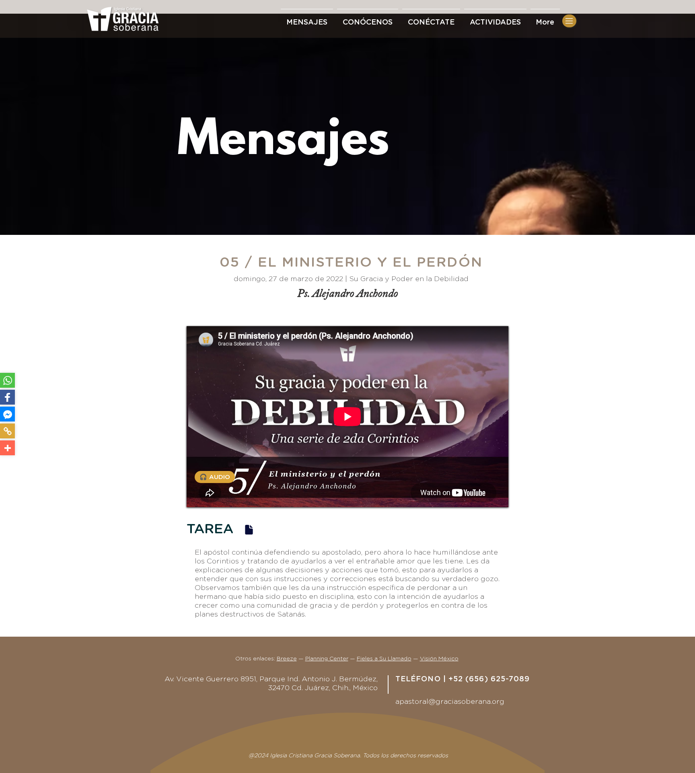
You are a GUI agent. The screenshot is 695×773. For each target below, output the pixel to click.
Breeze (287, 659)
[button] (431, 19)
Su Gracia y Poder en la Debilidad (409, 279)
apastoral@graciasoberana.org (449, 701)
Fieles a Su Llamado (384, 659)
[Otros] (7, 447)
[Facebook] (7, 397)
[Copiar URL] (7, 431)
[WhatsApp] (7, 380)
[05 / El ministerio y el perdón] (249, 529)
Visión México (439, 659)
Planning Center (326, 659)
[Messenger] (7, 414)
